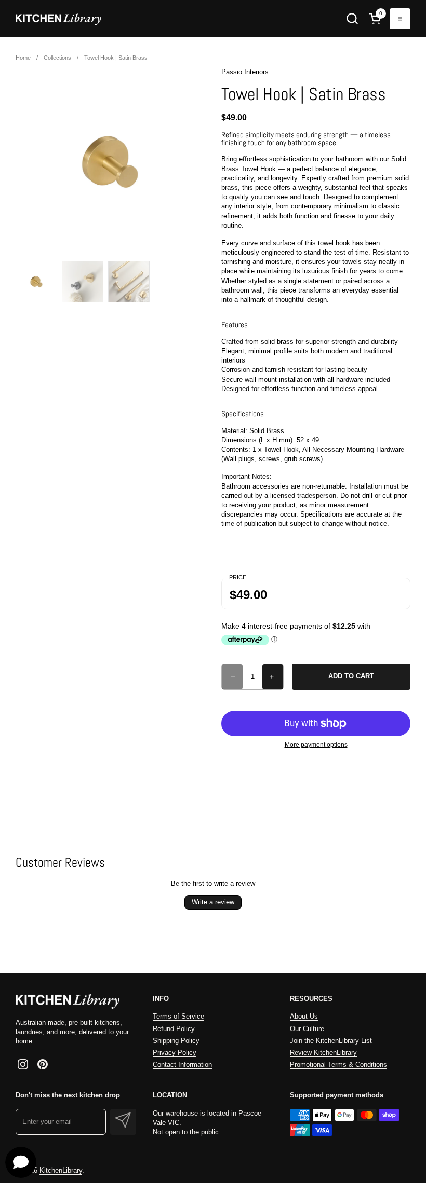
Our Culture (307, 1029)
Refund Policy (174, 1029)
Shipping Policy (176, 1041)
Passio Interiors (245, 72)
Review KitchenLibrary (323, 1052)
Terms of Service (178, 1016)
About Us (304, 1016)
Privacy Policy (174, 1052)
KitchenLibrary (60, 1170)
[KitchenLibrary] (58, 18)
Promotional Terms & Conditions (338, 1064)
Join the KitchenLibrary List (331, 1041)
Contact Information (182, 1064)
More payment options (316, 744)
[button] (351, 18)
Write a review (213, 902)
